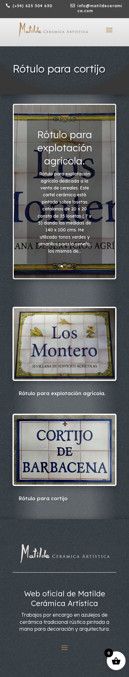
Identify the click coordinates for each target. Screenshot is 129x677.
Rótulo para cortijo (43, 498)
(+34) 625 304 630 (32, 5)
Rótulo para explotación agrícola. (64, 147)
